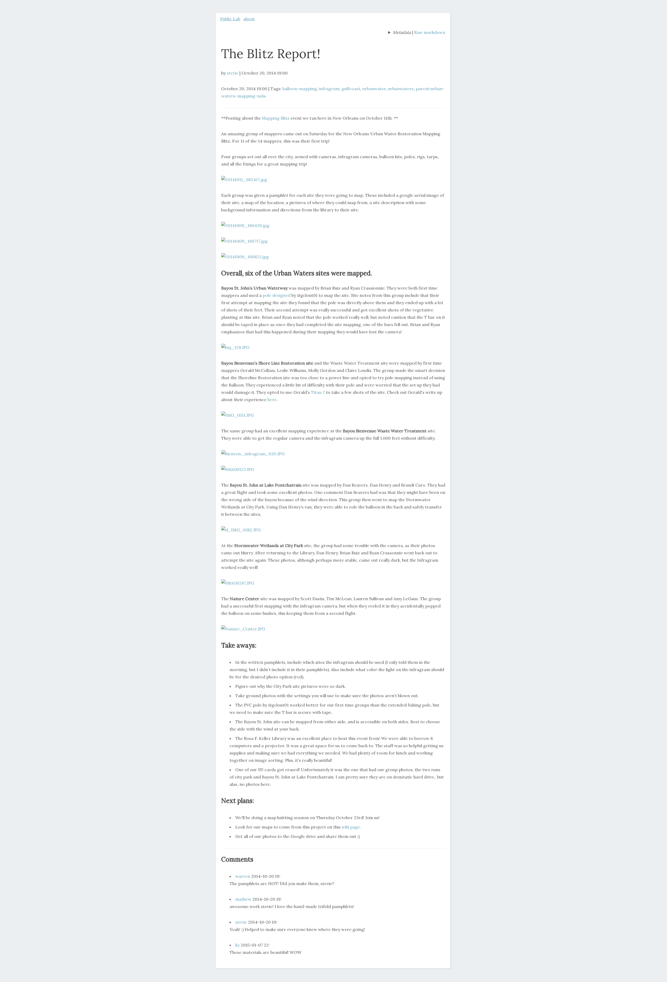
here (272, 399)
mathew (243, 899)
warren (242, 876)
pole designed (277, 295)
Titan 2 (318, 392)
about (249, 18)
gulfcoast (351, 88)
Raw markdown (429, 32)
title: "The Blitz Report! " (399, 33)
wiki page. (351, 827)
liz (237, 945)
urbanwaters (401, 88)
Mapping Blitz (276, 118)
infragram (329, 88)
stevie (232, 73)
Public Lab (230, 18)
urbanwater (374, 88)
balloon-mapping (299, 88)
